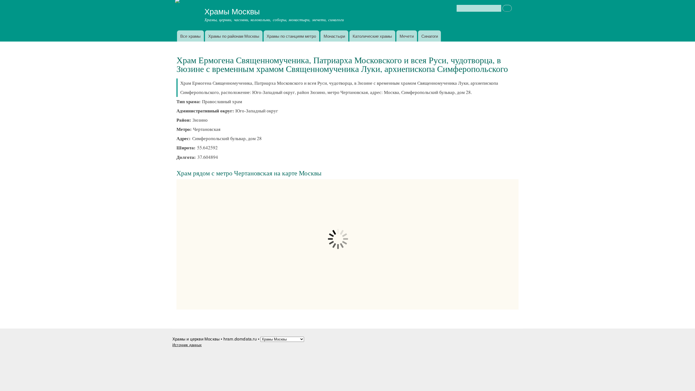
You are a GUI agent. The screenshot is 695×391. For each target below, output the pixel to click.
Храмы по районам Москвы (233, 36)
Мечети (407, 36)
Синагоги (429, 36)
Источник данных (187, 344)
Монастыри (334, 36)
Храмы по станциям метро (291, 36)
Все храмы (190, 36)
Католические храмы (372, 36)
